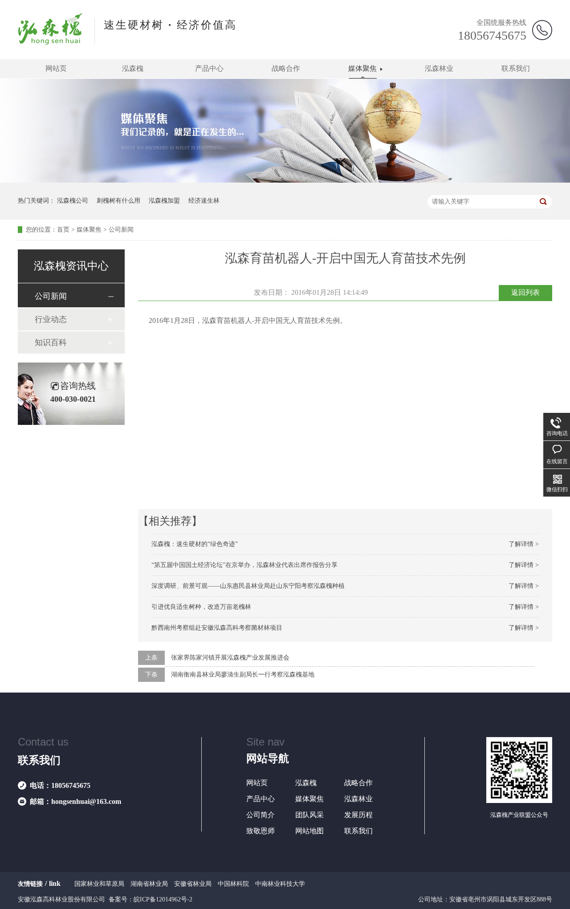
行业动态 (51, 319)
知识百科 (51, 342)
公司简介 (260, 815)
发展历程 (358, 815)
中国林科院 (233, 883)
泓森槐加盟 (164, 200)
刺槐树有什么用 (118, 200)
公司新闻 (121, 229)
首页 (63, 229)
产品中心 (209, 68)
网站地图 (309, 831)
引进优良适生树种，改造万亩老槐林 (201, 606)
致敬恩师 (260, 831)
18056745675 (492, 35)
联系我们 (515, 68)
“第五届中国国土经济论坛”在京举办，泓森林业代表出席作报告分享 (244, 565)
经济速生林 (204, 200)
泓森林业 (439, 68)
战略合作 (286, 68)
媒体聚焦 (362, 68)
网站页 (56, 68)
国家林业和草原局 (99, 883)
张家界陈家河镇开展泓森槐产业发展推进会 (230, 657)
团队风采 (309, 815)
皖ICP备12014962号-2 (163, 899)
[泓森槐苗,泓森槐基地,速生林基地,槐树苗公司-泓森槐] (50, 41)
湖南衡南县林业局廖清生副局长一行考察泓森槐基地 (242, 674)
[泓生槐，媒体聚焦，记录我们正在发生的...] (285, 180)
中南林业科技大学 (280, 883)
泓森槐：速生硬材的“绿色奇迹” (194, 544)
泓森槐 (132, 68)
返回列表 (525, 292)
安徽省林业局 (193, 883)
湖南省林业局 (149, 883)
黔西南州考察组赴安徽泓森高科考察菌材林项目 (216, 627)
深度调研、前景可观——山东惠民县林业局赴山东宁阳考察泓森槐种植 (248, 586)
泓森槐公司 (72, 200)
